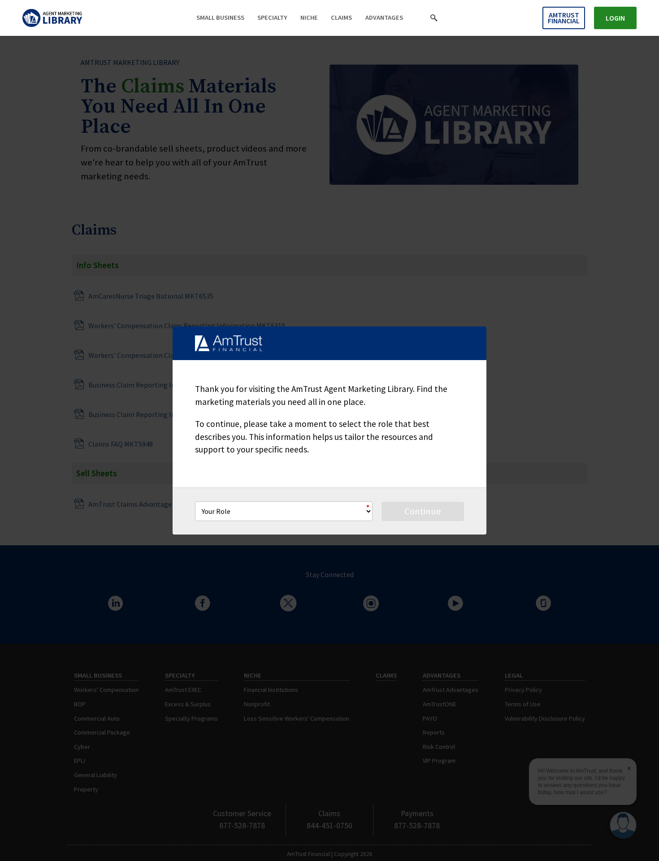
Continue (422, 511)
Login (615, 17)
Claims (341, 17)
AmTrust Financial (564, 17)
